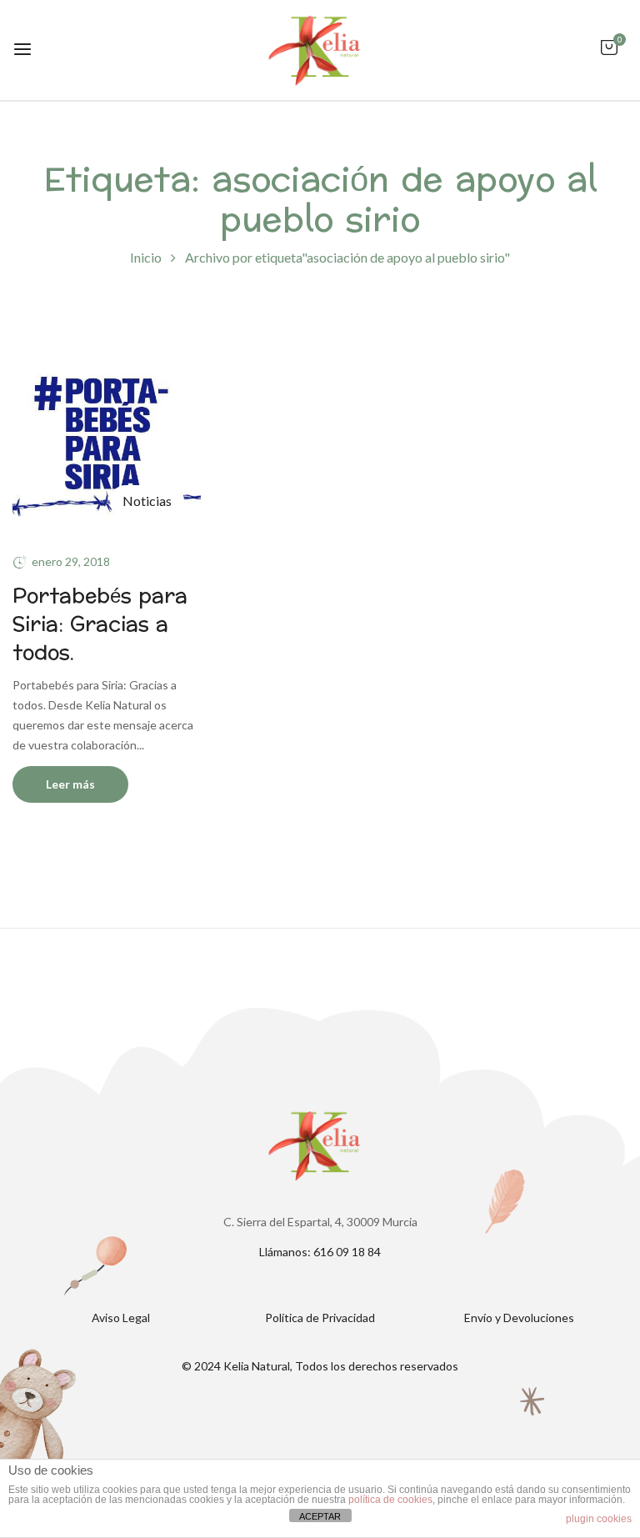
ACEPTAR (320, 1516)
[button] (609, 55)
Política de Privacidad (320, 1317)
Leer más (70, 784)
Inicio (146, 257)
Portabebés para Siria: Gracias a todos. (100, 624)
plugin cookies (599, 1519)
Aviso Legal (121, 1317)
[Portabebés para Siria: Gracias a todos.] (106, 354)
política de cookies (390, 1499)
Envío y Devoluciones (519, 1317)
